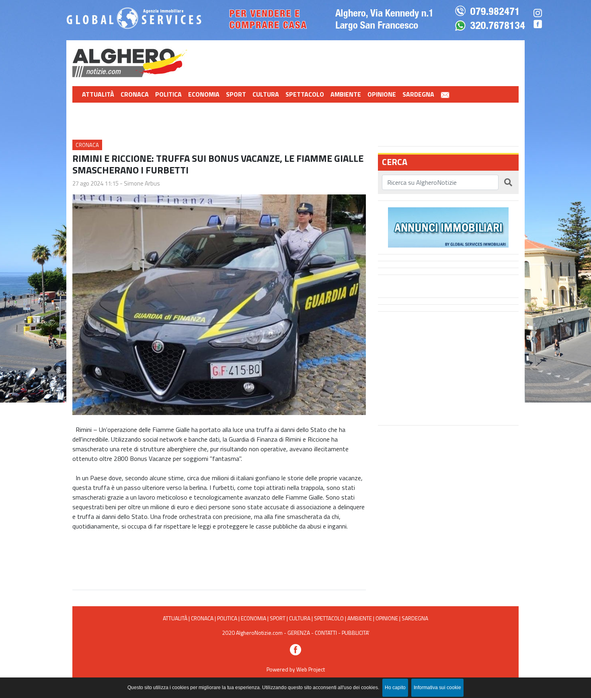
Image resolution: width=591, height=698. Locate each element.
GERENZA (298, 632)
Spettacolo (304, 94)
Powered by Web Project (296, 669)
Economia (204, 94)
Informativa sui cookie (437, 687)
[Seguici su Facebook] (295, 648)
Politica (168, 94)
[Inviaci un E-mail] (445, 94)
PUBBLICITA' (355, 632)
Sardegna (418, 94)
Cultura (265, 94)
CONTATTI (326, 632)
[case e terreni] (448, 226)
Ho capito (395, 687)
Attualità (98, 94)
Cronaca (135, 94)
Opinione (381, 94)
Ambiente (345, 94)
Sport (236, 94)
